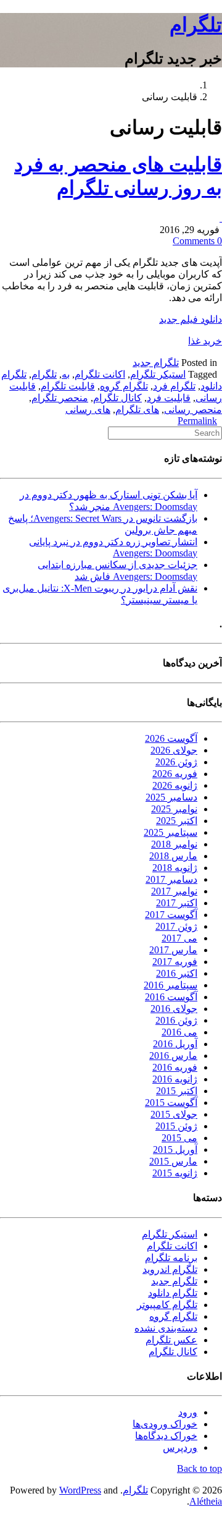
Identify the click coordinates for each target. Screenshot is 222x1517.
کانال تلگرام (117, 398)
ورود (187, 1412)
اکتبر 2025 (176, 820)
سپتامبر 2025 (170, 832)
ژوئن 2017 (176, 926)
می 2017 (179, 938)
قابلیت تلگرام (68, 386)
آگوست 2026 (171, 738)
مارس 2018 (173, 856)
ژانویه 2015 (174, 1173)
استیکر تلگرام (158, 374)
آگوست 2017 (171, 914)
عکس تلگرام (171, 1340)
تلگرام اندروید (169, 1269)
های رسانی (87, 409)
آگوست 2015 (171, 1102)
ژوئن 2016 (176, 1020)
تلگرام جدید (156, 362)
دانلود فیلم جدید (190, 319)
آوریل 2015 (175, 1149)
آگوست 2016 (171, 997)
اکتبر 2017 (176, 903)
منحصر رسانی (193, 409)
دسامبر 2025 (171, 797)
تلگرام (196, 25)
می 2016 (179, 1032)
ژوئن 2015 (176, 1126)
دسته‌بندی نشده (165, 1328)
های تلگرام (137, 409)
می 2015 (179, 1137)
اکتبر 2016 (176, 973)
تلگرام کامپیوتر (167, 1304)
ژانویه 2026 (174, 785)
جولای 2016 (173, 1008)
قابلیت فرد (169, 398)
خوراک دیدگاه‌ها (166, 1435)
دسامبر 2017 (171, 879)
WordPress (80, 1490)
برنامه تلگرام (171, 1257)
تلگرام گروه (124, 386)
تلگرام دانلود (172, 1293)
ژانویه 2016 (174, 1079)
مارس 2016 (173, 1055)
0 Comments (197, 241)
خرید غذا (205, 341)
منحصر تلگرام (59, 398)
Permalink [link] (197, 420)
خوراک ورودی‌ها (165, 1424)
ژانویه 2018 (174, 867)
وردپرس (180, 1447)
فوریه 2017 (174, 961)
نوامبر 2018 (174, 844)
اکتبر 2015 (176, 1091)
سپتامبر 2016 (170, 985)
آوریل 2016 (175, 1044)
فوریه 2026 (174, 773)
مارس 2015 (173, 1161)
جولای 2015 (173, 1114)
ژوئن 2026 (176, 762)
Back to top (199, 1468)
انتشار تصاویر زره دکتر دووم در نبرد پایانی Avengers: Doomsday (113, 547)
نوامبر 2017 (174, 891)
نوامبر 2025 (174, 809)
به (66, 374)
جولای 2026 (173, 750)
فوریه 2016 (174, 1067)
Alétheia (205, 1501)
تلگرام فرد (174, 386)
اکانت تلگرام (100, 374)
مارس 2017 (173, 950)
